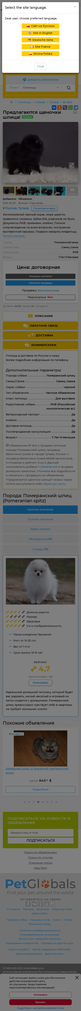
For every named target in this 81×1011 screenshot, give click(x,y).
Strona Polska (42, 53)
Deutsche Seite (42, 40)
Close (40, 66)
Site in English (42, 33)
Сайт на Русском (42, 26)
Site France (42, 46)
